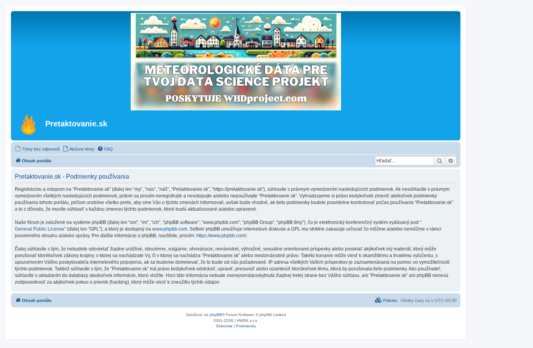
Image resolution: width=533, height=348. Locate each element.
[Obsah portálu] (29, 124)
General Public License (39, 229)
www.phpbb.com (169, 229)
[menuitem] (37, 149)
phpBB (216, 314)
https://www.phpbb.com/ (221, 235)
